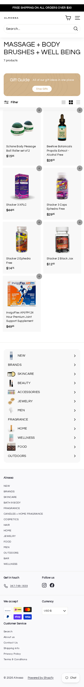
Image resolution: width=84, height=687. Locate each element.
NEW (7, 486)
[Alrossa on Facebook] (52, 585)
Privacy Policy (12, 653)
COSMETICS (11, 519)
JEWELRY (10, 536)
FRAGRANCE (12, 508)
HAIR (7, 525)
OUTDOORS (11, 552)
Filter (14, 102)
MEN (6, 547)
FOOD (7, 541)
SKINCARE (10, 497)
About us (9, 637)
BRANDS (9, 491)
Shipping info (11, 648)
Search (8, 631)
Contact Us (11, 642)
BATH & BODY (12, 502)
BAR (6, 558)
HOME (7, 530)
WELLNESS (10, 564)
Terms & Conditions (15, 659)
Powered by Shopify (41, 677)
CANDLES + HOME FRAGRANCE (23, 513)
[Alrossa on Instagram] (44, 585)
